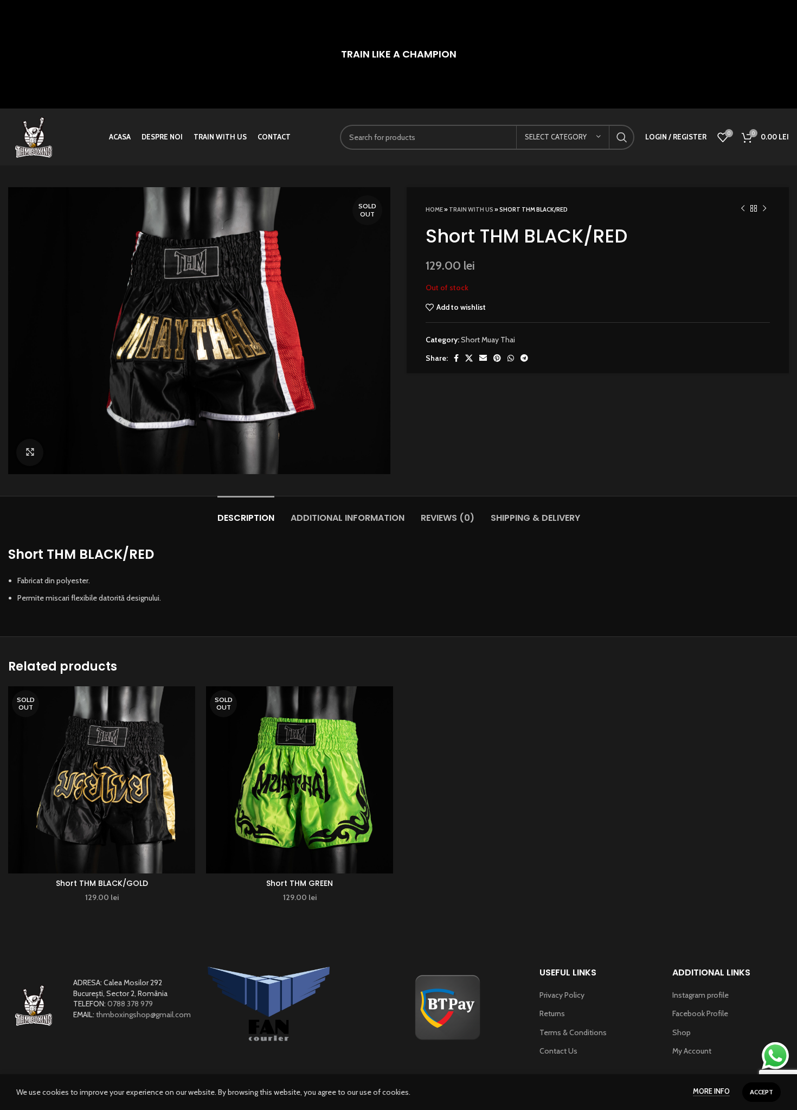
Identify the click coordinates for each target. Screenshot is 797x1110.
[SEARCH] (621, 137)
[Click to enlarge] (29, 452)
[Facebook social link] (456, 358)
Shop (681, 1032)
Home (434, 209)
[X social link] (469, 358)
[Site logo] (34, 136)
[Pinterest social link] (497, 358)
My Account (691, 1051)
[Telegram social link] (524, 358)
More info (711, 1091)
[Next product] (764, 208)
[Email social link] (483, 358)
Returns (552, 1013)
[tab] (245, 512)
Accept (761, 1092)
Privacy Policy (561, 995)
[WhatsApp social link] (510, 358)
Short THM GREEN (299, 883)
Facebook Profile (700, 1013)
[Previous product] (742, 208)
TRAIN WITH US (471, 209)
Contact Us (558, 1051)
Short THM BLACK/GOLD (102, 883)
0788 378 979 (130, 1004)
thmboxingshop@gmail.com (143, 1014)
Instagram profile (700, 995)
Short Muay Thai (488, 340)
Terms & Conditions (573, 1032)
